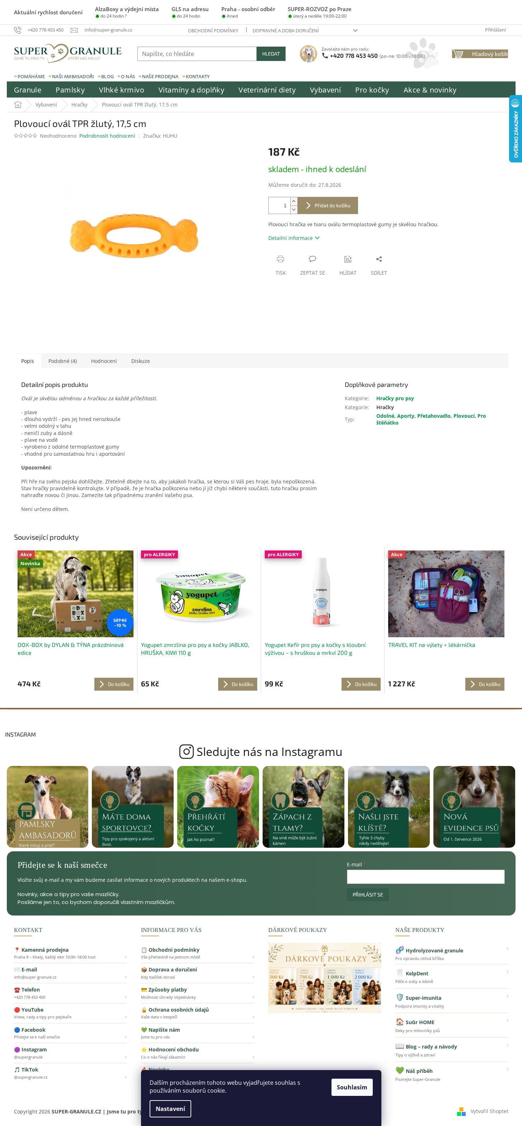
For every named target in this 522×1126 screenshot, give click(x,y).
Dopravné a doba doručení (286, 30)
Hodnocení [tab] (104, 361)
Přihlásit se (368, 894)
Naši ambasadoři (73, 76)
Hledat (271, 54)
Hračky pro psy (395, 398)
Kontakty (198, 76)
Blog (107, 76)
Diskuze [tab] (140, 361)
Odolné (385, 415)
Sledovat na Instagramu (261, 751)
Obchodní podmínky (213, 30)
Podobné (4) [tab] (62, 361)
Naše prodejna (160, 76)
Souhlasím (352, 1087)
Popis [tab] (27, 361)
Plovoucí (464, 415)
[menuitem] (28, 90)
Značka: (160, 135)
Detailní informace (290, 238)
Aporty (405, 415)
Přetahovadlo (434, 415)
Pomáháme (31, 76)
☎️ (70, 993)
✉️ (70, 973)
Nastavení (170, 1109)
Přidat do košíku (333, 205)
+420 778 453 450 (377, 55)
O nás (128, 76)
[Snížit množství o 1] (293, 209)
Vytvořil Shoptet (489, 1110)
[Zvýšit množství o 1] (293, 201)
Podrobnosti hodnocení (107, 135)
